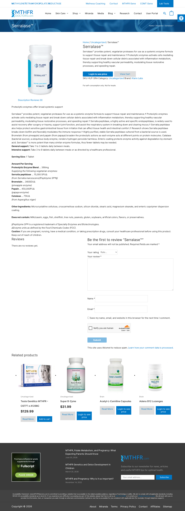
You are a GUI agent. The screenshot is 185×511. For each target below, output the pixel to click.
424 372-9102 (121, 496)
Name (91, 298)
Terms (114, 506)
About (93, 506)
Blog (110, 13)
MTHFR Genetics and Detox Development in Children (88, 466)
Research (125, 13)
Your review (94, 256)
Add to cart (44, 419)
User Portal (152, 13)
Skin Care (60, 13)
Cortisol (114, 3)
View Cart (125, 74)
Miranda (89, 13)
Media (101, 13)
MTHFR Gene (129, 3)
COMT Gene (146, 3)
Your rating (93, 252)
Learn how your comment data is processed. (150, 347)
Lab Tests (164, 3)
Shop (75, 13)
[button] (165, 13)
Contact (138, 13)
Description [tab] (24, 100)
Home (48, 13)
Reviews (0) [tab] (36, 100)
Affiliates (155, 506)
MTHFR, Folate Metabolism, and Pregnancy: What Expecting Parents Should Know (90, 452)
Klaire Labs (137, 78)
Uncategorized (98, 42)
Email (91, 309)
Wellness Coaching (95, 3)
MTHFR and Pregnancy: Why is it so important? (89, 478)
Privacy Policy (128, 506)
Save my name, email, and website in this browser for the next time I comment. (130, 318)
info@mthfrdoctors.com (146, 496)
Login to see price (98, 74)
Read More (28, 419)
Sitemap (167, 506)
